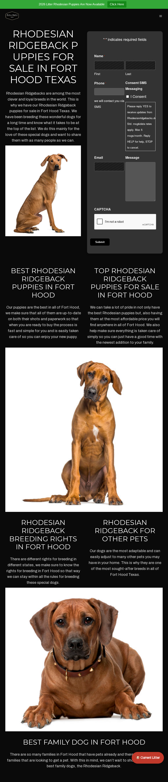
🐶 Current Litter (148, 757)
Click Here (117, 4)
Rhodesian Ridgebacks (25, 93)
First (97, 74)
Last (128, 74)
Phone (100, 83)
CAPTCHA (102, 209)
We (74, 111)
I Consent (138, 96)
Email (98, 157)
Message (132, 157)
